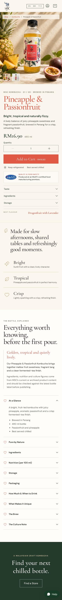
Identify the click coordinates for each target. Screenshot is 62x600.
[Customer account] (47, 6)
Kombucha (16, 17)
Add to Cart (30, 159)
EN (29, 6)
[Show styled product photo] (6, 77)
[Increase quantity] (49, 148)
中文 (40, 6)
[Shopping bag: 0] (55, 6)
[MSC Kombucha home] (7, 6)
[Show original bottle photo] (16, 77)
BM (34, 6)
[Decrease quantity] (13, 148)
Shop (6, 17)
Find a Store (31, 583)
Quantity (7, 142)
